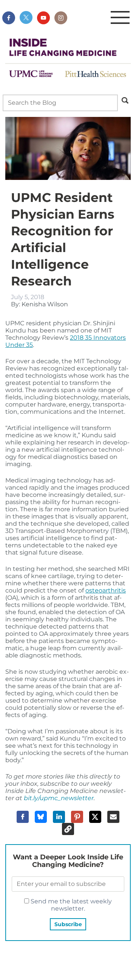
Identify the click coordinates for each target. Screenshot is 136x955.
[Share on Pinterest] (77, 817)
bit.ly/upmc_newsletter (59, 798)
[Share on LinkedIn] (59, 817)
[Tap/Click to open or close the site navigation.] (120, 18)
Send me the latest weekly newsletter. (70, 905)
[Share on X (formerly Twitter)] (95, 817)
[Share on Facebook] (23, 817)
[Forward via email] (113, 817)
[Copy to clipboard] (68, 829)
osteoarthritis (105, 590)
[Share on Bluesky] (41, 817)
